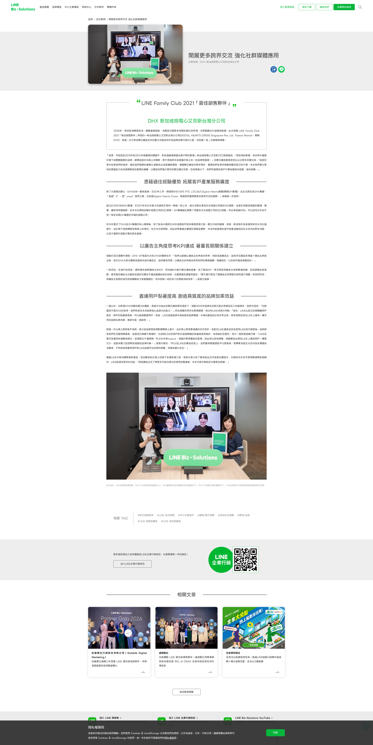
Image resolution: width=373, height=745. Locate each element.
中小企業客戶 (187, 515)
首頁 (90, 19)
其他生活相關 (227, 515)
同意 (275, 732)
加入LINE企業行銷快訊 (132, 564)
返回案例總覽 (186, 692)
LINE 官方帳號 (167, 515)
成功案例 (100, 19)
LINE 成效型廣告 (172, 521)
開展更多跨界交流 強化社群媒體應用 (128, 19)
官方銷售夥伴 (147, 515)
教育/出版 (244, 515)
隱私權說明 (170, 738)
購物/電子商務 (206, 515)
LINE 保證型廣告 (149, 521)
